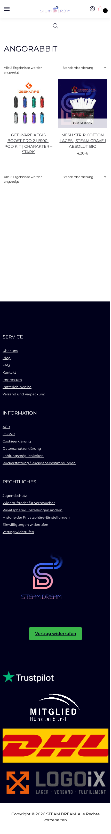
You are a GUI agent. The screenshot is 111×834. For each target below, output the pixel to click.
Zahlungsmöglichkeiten (23, 456)
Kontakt (9, 372)
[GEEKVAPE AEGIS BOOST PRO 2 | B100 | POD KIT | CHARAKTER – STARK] (28, 103)
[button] (101, 9)
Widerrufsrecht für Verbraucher (29, 503)
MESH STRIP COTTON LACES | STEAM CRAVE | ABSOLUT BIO (83, 141)
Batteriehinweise (17, 387)
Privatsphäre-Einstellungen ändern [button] (32, 510)
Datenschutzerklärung (22, 448)
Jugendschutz (15, 495)
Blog (7, 358)
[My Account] (92, 9)
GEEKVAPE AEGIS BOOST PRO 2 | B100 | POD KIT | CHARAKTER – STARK (28, 143)
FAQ (6, 365)
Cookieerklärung (17, 441)
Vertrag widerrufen (18, 532)
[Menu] (11, 9)
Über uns (10, 351)
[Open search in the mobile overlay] (55, 25)
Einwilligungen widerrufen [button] (25, 524)
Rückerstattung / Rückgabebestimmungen (39, 463)
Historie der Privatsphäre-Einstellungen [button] (36, 517)
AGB (6, 427)
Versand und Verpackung (24, 394)
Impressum (12, 380)
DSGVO (9, 434)
